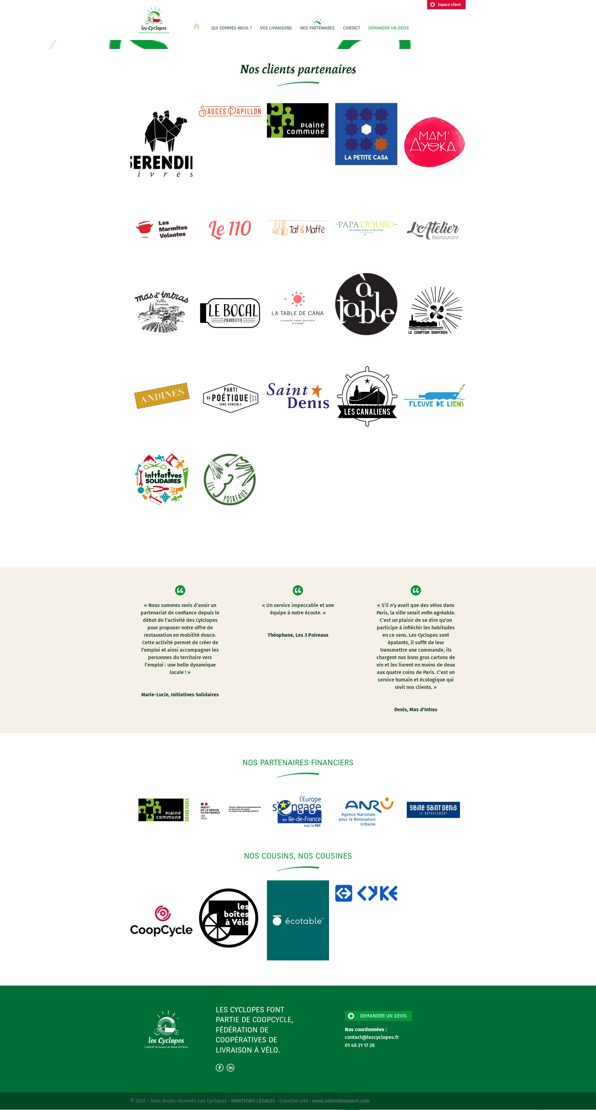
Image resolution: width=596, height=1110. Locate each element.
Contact (351, 28)
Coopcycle (271, 1020)
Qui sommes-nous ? (231, 28)
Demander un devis (388, 28)
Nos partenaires (317, 28)
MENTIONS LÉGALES (253, 1101)
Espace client (449, 4)
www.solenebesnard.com (341, 1101)
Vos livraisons (276, 28)
